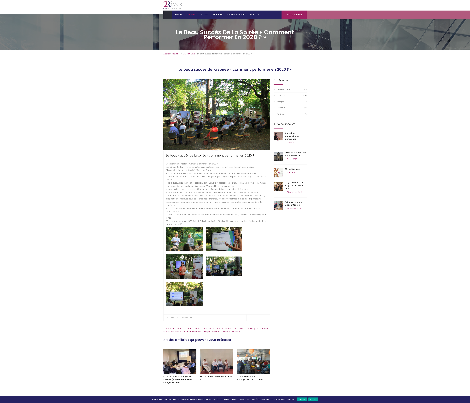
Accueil (166, 54)
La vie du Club (188, 54)
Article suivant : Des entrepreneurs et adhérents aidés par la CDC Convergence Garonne (228, 328)
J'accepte (302, 399)
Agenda (205, 14)
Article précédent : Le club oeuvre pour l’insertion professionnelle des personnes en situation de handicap (201, 330)
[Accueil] (167, 15)
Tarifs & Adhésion (294, 15)
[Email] (267, 318)
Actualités (191, 14)
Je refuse (313, 399)
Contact (254, 14)
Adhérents (218, 14)
